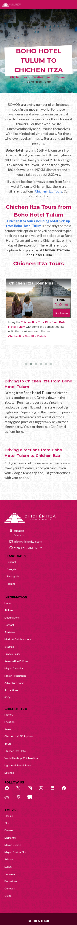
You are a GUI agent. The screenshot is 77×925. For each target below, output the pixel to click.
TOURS (10, 810)
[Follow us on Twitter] (20, 790)
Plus (7, 823)
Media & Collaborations (18, 639)
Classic (8, 815)
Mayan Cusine (12, 844)
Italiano (11, 583)
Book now (61, 313)
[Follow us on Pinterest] (65, 790)
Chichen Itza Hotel (15, 750)
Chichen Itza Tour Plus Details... (28, 336)
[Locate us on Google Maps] (20, 799)
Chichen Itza (18, 77)
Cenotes (9, 888)
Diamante (10, 837)
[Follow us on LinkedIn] (54, 790)
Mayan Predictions (15, 675)
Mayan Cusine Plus (15, 852)
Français (11, 569)
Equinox (9, 772)
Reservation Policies (16, 661)
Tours (7, 743)
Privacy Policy (12, 653)
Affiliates (9, 632)
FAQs (7, 697)
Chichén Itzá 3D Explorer (18, 736)
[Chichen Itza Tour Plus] (38, 298)
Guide (8, 895)
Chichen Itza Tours (48, 191)
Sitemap (9, 646)
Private (8, 859)
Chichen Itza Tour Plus (31, 283)
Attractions (11, 690)
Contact (9, 624)
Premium (9, 873)
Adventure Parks (14, 682)
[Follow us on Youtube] (43, 790)
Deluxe (8, 830)
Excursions (10, 881)
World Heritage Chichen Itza (21, 758)
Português (13, 576)
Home (7, 603)
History (8, 714)
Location (9, 721)
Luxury (8, 866)
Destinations (41, 77)
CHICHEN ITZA (15, 709)
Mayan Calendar (13, 668)
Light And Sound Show (17, 765)
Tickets (8, 610)
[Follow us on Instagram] (31, 790)
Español (11, 561)
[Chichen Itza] (11, 5)
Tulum (60, 77)
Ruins (7, 729)
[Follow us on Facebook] (8, 790)
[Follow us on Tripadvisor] (8, 799)
